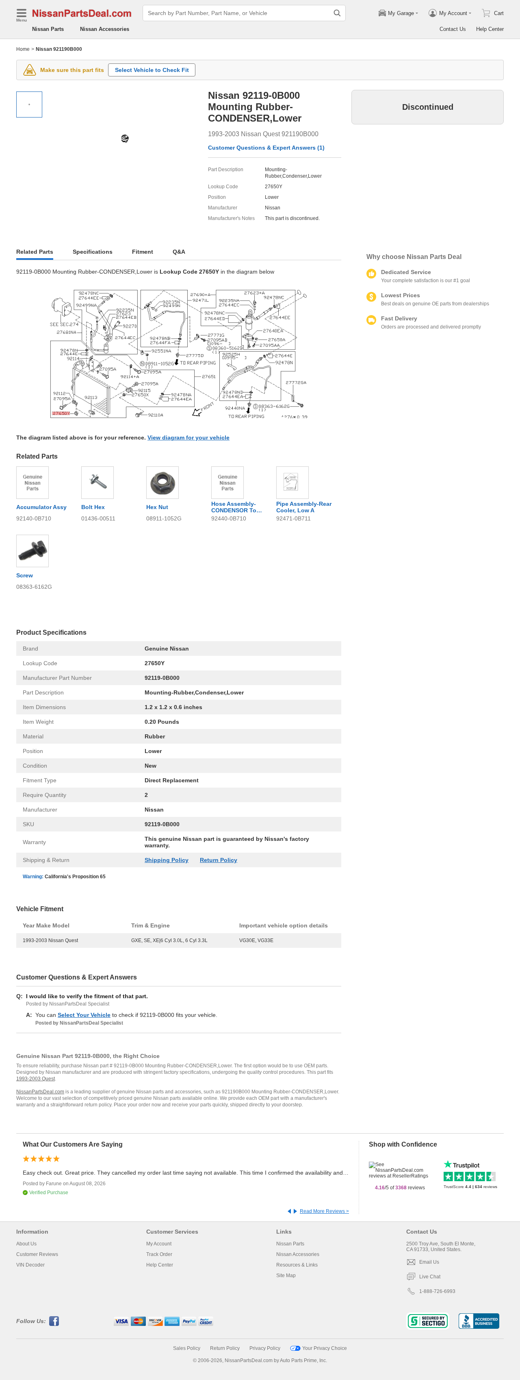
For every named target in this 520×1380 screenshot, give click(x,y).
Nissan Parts (48, 29)
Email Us (429, 1262)
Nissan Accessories (104, 29)
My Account (158, 1244)
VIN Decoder (30, 1265)
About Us (26, 1244)
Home (23, 49)
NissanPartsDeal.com (40, 1092)
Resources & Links (297, 1265)
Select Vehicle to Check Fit (152, 70)
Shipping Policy (166, 860)
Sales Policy (186, 1348)
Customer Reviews (37, 1254)
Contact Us (453, 29)
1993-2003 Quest (35, 1079)
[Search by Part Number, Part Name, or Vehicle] (337, 13)
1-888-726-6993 (437, 1291)
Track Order (159, 1254)
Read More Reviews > (324, 1211)
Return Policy (218, 860)
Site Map (286, 1275)
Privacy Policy (264, 1348)
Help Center (490, 29)
